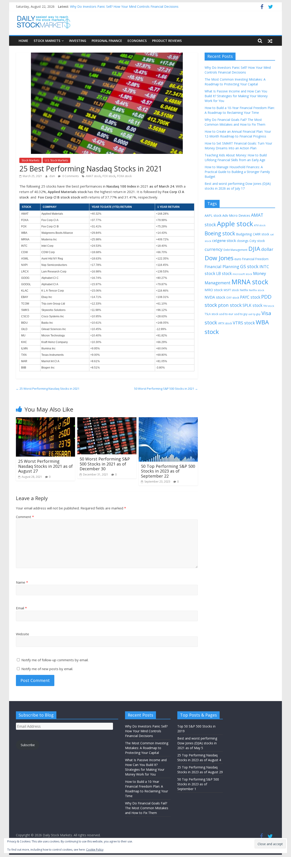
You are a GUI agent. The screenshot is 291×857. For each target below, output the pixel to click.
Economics (137, 40)
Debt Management (235, 250)
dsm (52, 176)
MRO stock (214, 289)
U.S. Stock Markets (56, 160)
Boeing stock (220, 233)
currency (214, 249)
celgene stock (224, 240)
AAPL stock (213, 215)
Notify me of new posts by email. (47, 668)
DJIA (254, 248)
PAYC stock (250, 297)
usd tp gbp (254, 314)
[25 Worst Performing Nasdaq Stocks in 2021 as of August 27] (45, 419)
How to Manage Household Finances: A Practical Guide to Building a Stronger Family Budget (237, 172)
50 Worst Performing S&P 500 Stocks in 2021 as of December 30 (105, 463)
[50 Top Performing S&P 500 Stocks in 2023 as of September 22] (168, 419)
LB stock (224, 273)
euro (237, 259)
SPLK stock (252, 305)
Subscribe (28, 745)
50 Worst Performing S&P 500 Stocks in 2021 (166, 389)
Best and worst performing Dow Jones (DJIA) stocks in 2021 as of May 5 (197, 743)
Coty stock (257, 241)
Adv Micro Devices (236, 215)
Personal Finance (107, 40)
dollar (267, 249)
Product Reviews (167, 40)
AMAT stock (93, 176)
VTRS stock (244, 323)
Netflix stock (256, 290)
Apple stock (235, 223)
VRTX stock (225, 323)
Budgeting (244, 234)
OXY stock (232, 298)
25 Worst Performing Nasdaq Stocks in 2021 (47, 389)
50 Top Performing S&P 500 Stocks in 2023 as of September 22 (168, 471)
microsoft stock (242, 274)
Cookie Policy (94, 850)
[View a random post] (270, 41)
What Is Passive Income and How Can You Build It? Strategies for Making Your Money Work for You (236, 96)
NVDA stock (215, 297)
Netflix (244, 290)
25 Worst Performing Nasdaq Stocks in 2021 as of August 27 (45, 466)
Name (22, 582)
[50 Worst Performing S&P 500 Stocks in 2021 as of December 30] (106, 419)
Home (23, 40)
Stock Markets (47, 40)
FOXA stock (124, 176)
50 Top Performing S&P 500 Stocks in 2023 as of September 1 (198, 784)
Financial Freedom (255, 259)
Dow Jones (219, 258)
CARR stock (261, 234)
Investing (77, 40)
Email (21, 608)
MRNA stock (249, 281)
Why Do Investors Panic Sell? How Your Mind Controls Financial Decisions (124, 6)
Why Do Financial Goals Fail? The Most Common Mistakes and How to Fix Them (146, 808)
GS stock (249, 266)
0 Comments (70, 176)
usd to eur (226, 314)
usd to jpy (240, 314)
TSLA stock (211, 314)
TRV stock (268, 306)
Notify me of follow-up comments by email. (54, 660)
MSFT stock (231, 290)
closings (242, 241)
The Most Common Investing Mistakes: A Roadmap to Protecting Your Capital (146, 748)
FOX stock (109, 176)
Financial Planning (222, 266)
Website (22, 634)
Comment (25, 516)
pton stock (230, 305)
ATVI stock (260, 225)
